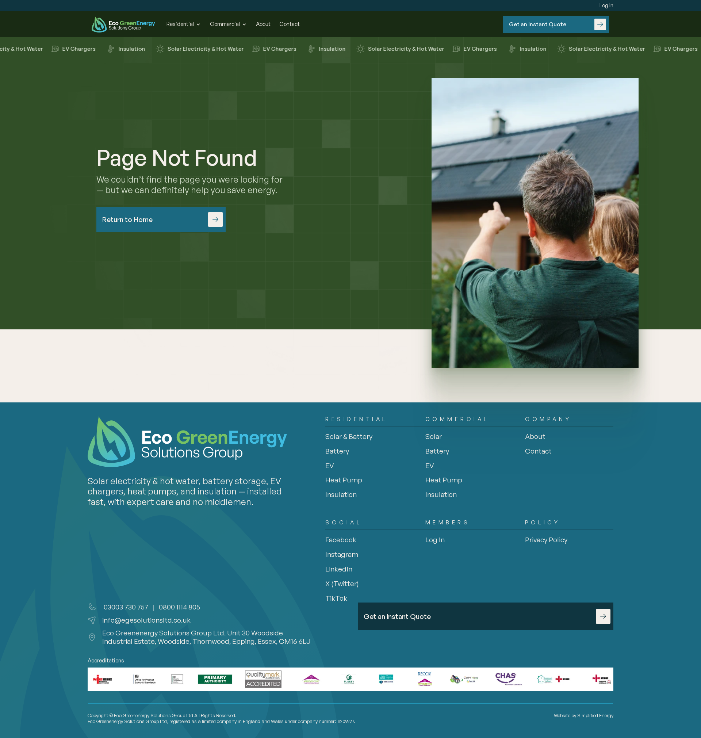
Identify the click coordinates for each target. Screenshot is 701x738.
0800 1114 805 (179, 607)
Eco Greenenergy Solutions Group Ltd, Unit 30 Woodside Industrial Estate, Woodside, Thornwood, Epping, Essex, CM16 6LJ (206, 637)
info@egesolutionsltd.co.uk (146, 620)
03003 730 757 (125, 607)
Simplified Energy (595, 715)
